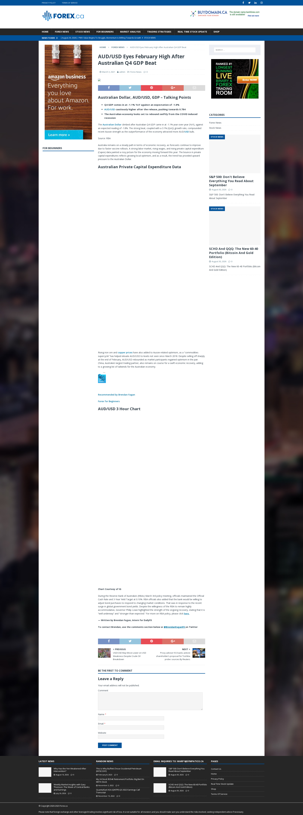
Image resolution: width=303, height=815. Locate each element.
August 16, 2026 (62, 774)
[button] (151, 387)
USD (186, 131)
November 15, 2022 (106, 796)
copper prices (125, 352)
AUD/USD (109, 109)
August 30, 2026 (219, 189)
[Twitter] (249, 3)
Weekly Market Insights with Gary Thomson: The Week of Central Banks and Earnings (72, 787)
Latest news (46, 761)
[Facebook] (243, 3)
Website (102, 732)
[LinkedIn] (255, 3)
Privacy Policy (49, 3)
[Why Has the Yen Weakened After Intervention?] (45, 772)
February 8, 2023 (105, 774)
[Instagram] (261, 3)
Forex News (62, 31)
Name (101, 714)
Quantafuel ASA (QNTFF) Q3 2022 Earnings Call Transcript (118, 791)
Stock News (82, 31)
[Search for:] (235, 50)
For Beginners (105, 31)
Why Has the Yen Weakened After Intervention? (70, 770)
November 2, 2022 (106, 785)
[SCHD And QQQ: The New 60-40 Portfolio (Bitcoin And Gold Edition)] (160, 788)
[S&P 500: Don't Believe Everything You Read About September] (160, 772)
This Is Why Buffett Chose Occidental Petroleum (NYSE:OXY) (118, 770)
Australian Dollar (112, 124)
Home (45, 31)
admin (122, 71)
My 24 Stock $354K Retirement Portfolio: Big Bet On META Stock (120, 780)
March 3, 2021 (108, 71)
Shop (217, 31)
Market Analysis (130, 31)
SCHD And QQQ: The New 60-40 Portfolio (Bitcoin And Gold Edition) (233, 253)
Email (101, 723)
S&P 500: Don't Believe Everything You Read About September (231, 181)
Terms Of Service (69, 3)
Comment (103, 690)
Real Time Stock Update (192, 31)
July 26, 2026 (61, 793)
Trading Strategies (159, 31)
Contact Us (216, 768)
